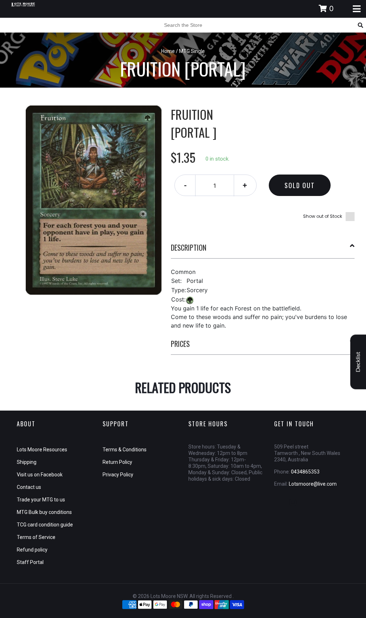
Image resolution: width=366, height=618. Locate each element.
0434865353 (305, 472)
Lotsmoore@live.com (313, 484)
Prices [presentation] (180, 343)
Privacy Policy (118, 474)
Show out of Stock (322, 216)
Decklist (358, 362)
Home (168, 51)
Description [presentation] (188, 247)
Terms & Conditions (125, 449)
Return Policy (117, 462)
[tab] (263, 250)
